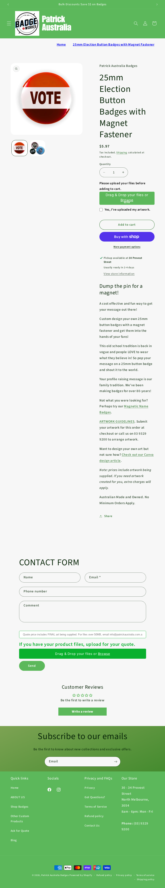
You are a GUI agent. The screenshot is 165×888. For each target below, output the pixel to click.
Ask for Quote (20, 831)
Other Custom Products (20, 818)
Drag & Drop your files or (127, 197)
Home (61, 44)
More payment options (126, 247)
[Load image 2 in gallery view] (37, 148)
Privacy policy (124, 875)
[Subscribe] (115, 761)
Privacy (90, 788)
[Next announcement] (157, 4)
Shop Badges (19, 807)
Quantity (105, 164)
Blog (14, 840)
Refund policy (94, 816)
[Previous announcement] (8, 4)
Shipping (121, 152)
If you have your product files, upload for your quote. (77, 644)
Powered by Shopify (80, 875)
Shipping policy (145, 879)
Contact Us (92, 825)
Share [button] (108, 516)
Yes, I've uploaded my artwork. (127, 209)
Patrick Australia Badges (55, 875)
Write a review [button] (82, 711)
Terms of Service (96, 807)
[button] (8, 23)
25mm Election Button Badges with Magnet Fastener (113, 44)
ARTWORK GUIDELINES (116, 421)
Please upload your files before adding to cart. (122, 186)
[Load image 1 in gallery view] (19, 148)
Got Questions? (95, 797)
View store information (119, 274)
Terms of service (145, 875)
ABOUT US (18, 797)
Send (32, 666)
